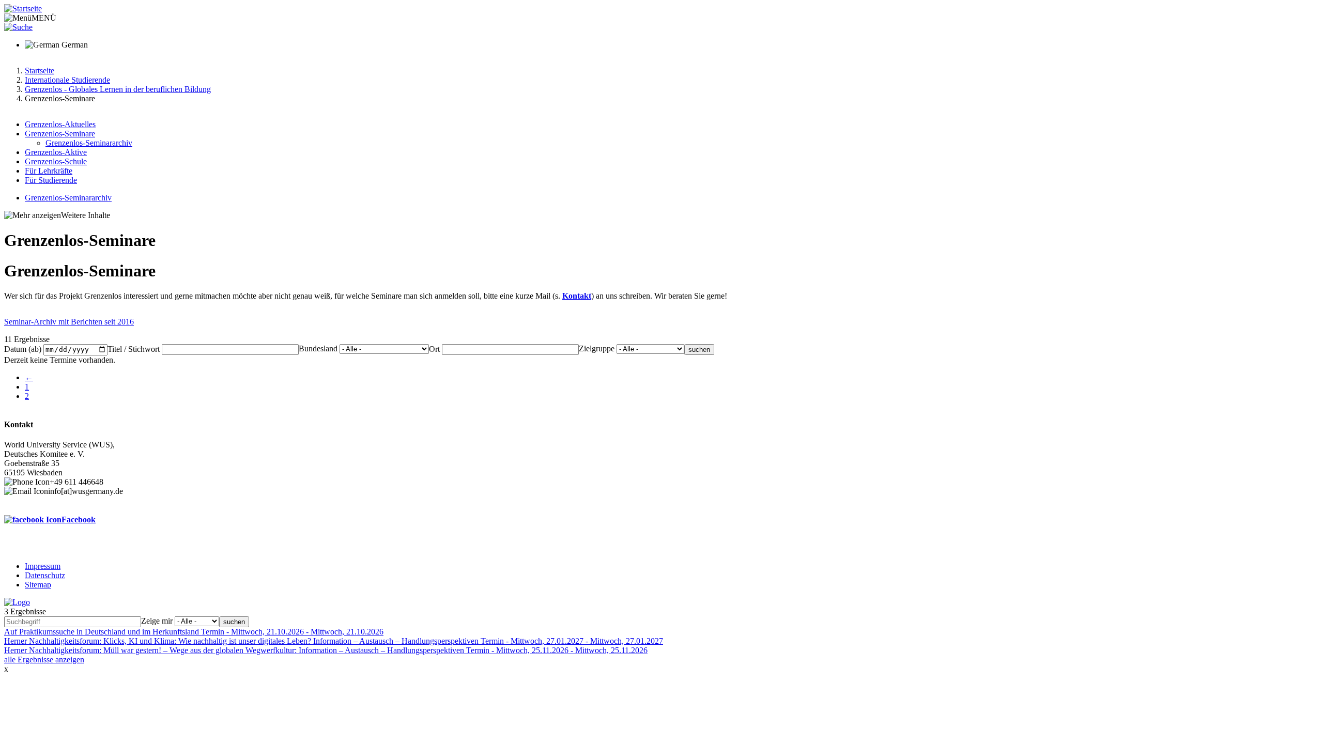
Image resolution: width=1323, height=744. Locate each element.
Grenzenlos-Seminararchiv (88, 142)
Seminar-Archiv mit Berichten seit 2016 (69, 321)
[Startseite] (23, 8)
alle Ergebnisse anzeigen (44, 659)
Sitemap (38, 584)
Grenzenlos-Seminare (60, 133)
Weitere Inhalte (85, 215)
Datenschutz (45, 575)
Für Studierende (51, 180)
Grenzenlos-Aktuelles (60, 124)
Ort (434, 349)
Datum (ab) (22, 349)
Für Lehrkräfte (48, 170)
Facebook (78, 519)
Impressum (42, 566)
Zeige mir (157, 620)
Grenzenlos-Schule (56, 161)
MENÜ (44, 17)
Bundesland (318, 348)
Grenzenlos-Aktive (56, 152)
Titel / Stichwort (133, 349)
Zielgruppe (596, 348)
